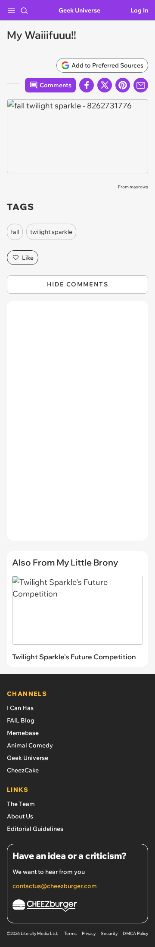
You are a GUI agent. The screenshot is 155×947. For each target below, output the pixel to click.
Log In (139, 10)
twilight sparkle (51, 232)
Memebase (23, 733)
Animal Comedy (30, 745)
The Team (21, 804)
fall (15, 232)
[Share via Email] (140, 85)
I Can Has (20, 708)
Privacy (89, 933)
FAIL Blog (20, 720)
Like (28, 257)
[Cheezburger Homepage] (77, 907)
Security (109, 933)
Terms (70, 933)
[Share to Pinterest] (122, 85)
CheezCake (23, 770)
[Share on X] (104, 85)
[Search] (24, 10)
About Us (20, 816)
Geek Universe (79, 10)
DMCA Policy (135, 933)
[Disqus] (77, 424)
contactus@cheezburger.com (54, 886)
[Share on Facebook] (86, 85)
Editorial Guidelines (35, 829)
